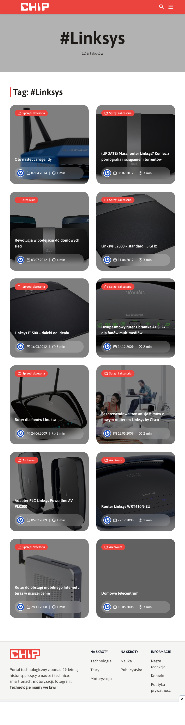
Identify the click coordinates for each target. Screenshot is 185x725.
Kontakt (157, 675)
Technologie (100, 661)
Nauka (126, 661)
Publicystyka (131, 670)
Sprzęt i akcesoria (34, 113)
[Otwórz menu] (170, 6)
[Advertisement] (92, 713)
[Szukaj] (162, 7)
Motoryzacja (101, 678)
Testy (94, 670)
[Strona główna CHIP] (35, 7)
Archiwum (29, 200)
